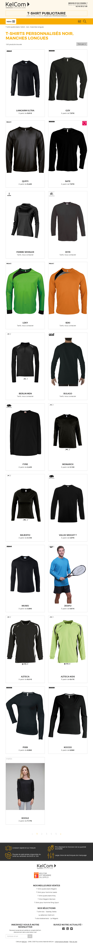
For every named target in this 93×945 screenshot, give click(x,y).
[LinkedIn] (67, 928)
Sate (67, 181)
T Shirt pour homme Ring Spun (46, 902)
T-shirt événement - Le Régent (46, 918)
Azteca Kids (68, 677)
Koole (25, 818)
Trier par (81, 44)
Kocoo (68, 747)
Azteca (25, 677)
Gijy (68, 110)
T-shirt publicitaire (46, 13)
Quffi (25, 181)
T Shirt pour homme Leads (46, 892)
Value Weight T (68, 535)
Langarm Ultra (25, 110)
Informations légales (61, 941)
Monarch (67, 464)
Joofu (67, 606)
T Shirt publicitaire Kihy (47, 896)
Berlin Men (25, 393)
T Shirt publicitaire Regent (46, 889)
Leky (25, 323)
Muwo (25, 606)
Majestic (25, 535)
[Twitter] (71, 928)
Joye (68, 252)
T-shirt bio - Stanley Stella (46, 912)
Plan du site (73, 941)
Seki (67, 323)
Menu (9, 22)
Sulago (67, 393)
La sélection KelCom (46, 915)
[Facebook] (63, 928)
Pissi (25, 747)
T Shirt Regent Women (46, 899)
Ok (30, 936)
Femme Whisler (25, 252)
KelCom (24, 941)
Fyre (25, 464)
